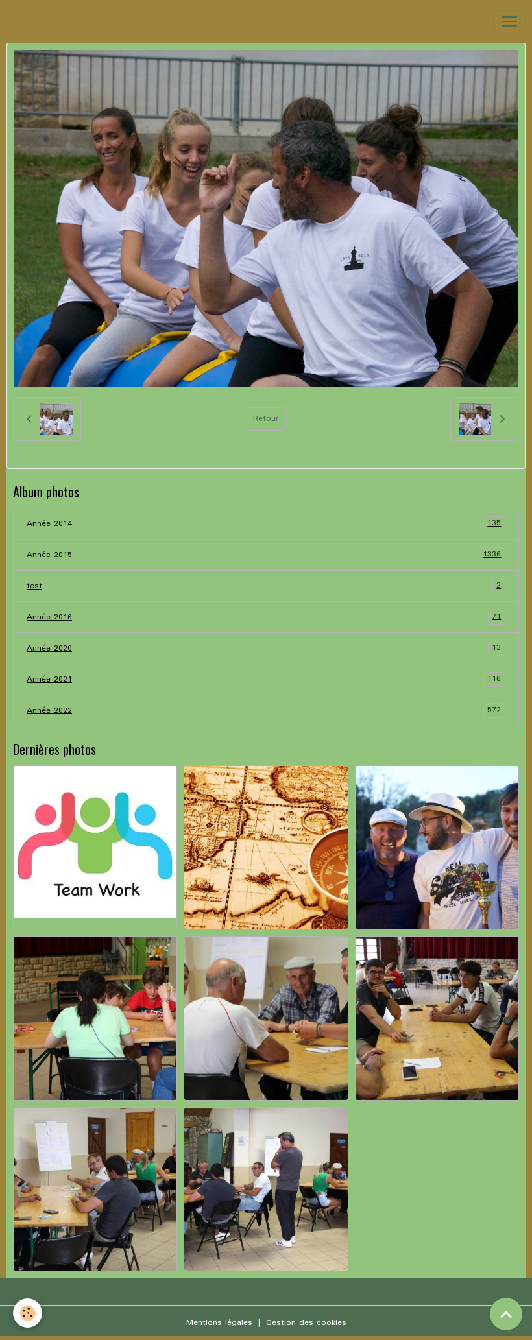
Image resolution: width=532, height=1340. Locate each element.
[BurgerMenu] (509, 21)
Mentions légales (219, 1323)
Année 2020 (264, 648)
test (264, 586)
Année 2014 (264, 523)
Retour (265, 418)
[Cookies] (27, 1313)
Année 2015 (264, 554)
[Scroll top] (506, 1314)
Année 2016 (264, 617)
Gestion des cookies (306, 1323)
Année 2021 (264, 679)
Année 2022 (264, 710)
